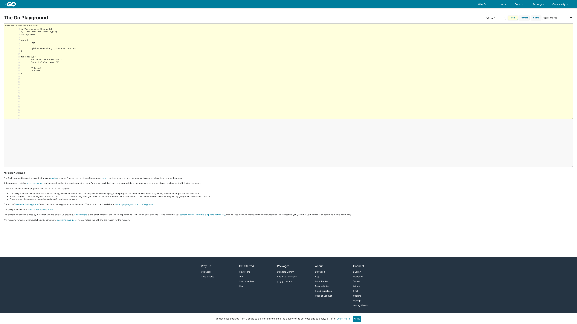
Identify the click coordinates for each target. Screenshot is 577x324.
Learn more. (343, 318)
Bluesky (357, 271)
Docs (519, 4)
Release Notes (322, 286)
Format (524, 17)
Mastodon (358, 276)
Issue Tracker (321, 281)
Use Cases (206, 271)
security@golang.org (66, 220)
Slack (356, 291)
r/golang (357, 295)
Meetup (357, 300)
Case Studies (207, 276)
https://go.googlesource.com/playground (134, 204)
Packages (538, 4)
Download (320, 271)
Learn (502, 4)
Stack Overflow (246, 281)
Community (560, 4)
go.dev (53, 178)
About (319, 266)
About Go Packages (287, 276)
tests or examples (34, 183)
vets (104, 178)
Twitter (356, 281)
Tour (241, 276)
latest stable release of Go (40, 209)
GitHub (356, 286)
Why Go (484, 4)
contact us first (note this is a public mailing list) (202, 214)
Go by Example (80, 214)
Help (241, 286)
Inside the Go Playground (27, 204)
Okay (357, 318)
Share (536, 17)
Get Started (246, 266)
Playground (244, 271)
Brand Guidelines (323, 291)
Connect (358, 266)
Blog (317, 276)
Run (513, 17)
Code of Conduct (323, 295)
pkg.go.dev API (284, 281)
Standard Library (285, 271)
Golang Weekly (360, 305)
